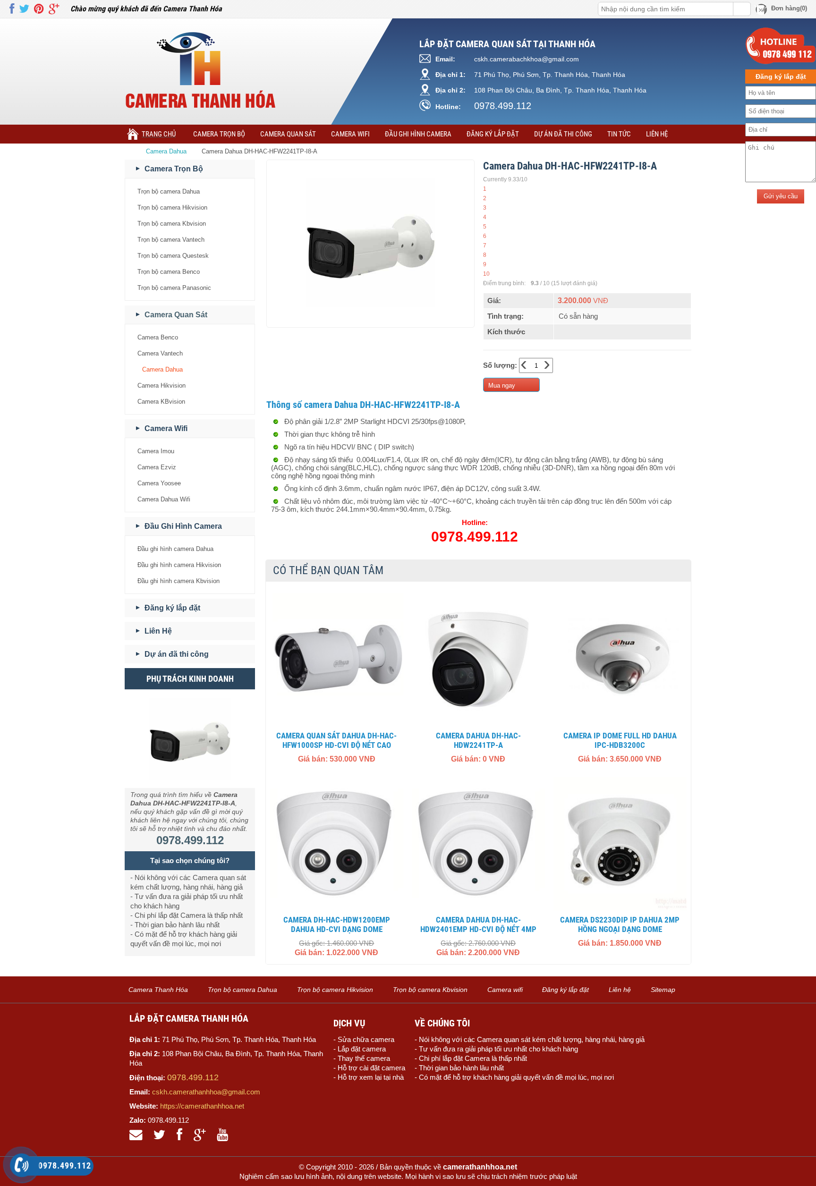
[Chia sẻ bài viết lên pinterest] (39, 9)
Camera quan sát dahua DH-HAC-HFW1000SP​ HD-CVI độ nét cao (336, 740)
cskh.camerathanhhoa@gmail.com (206, 1092)
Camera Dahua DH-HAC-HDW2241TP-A (478, 740)
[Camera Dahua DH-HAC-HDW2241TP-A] (478, 659)
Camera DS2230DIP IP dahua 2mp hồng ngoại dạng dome (620, 924)
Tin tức (619, 134)
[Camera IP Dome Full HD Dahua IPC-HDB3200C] (620, 659)
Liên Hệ (657, 134)
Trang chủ (159, 134)
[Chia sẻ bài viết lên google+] (54, 9)
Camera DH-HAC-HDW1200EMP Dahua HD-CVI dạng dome (336, 924)
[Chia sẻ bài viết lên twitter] (24, 9)
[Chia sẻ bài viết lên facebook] (11, 9)
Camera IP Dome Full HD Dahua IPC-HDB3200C (620, 740)
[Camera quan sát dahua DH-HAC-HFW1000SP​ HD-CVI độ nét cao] (336, 659)
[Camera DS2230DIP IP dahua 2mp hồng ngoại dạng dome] (620, 843)
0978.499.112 (502, 106)
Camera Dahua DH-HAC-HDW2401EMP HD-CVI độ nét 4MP (478, 924)
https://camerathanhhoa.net (202, 1106)
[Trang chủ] (131, 151)
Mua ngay (501, 385)
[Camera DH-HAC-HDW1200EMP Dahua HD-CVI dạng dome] (336, 843)
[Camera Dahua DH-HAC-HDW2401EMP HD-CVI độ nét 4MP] (478, 843)
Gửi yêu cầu (781, 196)
